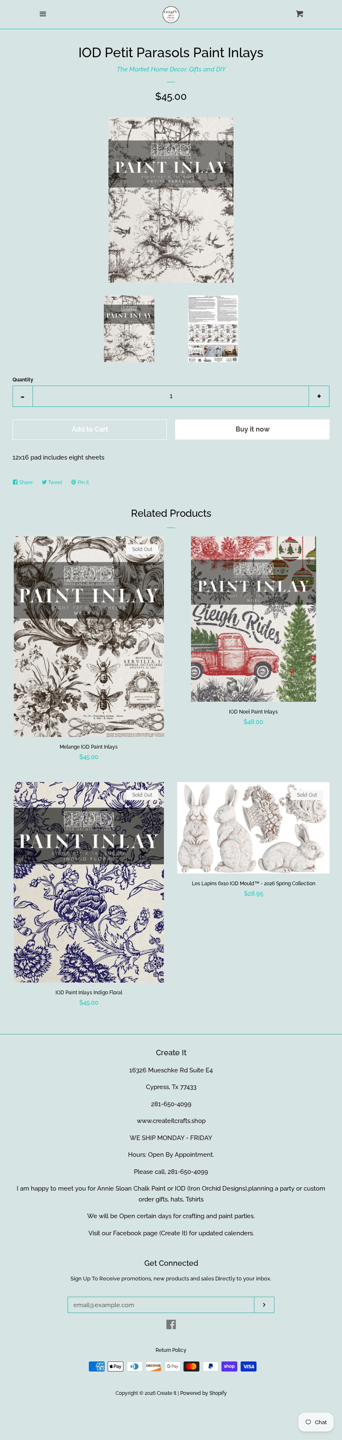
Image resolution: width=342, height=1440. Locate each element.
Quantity (23, 380)
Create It (166, 1393)
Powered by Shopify (203, 1393)
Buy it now (252, 429)
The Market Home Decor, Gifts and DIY (171, 69)
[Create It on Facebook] (171, 1326)
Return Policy (171, 1350)
